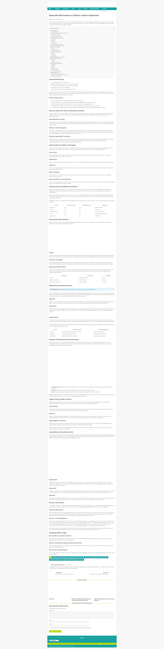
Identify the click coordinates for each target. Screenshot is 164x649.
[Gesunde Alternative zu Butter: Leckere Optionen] (104, 590)
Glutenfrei (51, 599)
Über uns (113, 643)
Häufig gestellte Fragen (54, 72)
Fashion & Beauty (94, 8)
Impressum (100, 643)
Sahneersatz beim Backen (55, 46)
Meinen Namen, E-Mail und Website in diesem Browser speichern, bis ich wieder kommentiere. (70, 627)
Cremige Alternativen (57, 557)
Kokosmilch (53, 66)
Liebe (79, 8)
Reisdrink (52, 67)
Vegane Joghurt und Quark (55, 62)
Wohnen (104, 8)
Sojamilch (53, 53)
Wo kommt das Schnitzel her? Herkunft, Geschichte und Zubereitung (80, 289)
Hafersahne (53, 54)
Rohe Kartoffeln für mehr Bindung (57, 44)
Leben (73, 8)
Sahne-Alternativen (70, 559)
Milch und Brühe (54, 43)
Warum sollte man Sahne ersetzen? (57, 73)
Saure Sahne (53, 39)
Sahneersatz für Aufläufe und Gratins (57, 45)
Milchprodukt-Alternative (101, 557)
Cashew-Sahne (53, 55)
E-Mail (50, 624)
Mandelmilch (53, 64)
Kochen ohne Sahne (54, 68)
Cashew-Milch (53, 59)
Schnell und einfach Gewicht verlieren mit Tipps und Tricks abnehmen (81, 599)
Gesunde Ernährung (68, 557)
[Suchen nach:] (108, 11)
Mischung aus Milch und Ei (55, 50)
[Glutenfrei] (59, 590)
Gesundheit (65, 8)
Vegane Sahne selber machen (55, 58)
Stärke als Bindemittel (55, 69)
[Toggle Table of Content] (114, 29)
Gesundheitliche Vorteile (55, 34)
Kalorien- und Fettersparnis (55, 35)
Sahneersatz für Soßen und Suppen (57, 38)
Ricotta (52, 48)
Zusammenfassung (53, 30)
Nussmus (52, 60)
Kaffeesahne (53, 40)
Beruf (50, 8)
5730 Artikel (69, 564)
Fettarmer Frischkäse (54, 49)
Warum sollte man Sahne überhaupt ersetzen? (59, 33)
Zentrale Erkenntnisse (54, 31)
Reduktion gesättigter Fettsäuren (56, 36)
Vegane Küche (80, 559)
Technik (85, 8)
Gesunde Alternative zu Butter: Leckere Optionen (104, 599)
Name (50, 620)
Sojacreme (53, 41)
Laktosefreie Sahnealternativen (56, 63)
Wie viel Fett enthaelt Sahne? (56, 76)
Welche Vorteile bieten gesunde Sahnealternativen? (59, 74)
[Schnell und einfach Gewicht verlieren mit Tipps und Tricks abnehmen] (82, 590)
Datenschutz (106, 643)
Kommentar (51, 610)
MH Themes (72, 646)
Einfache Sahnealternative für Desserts (57, 57)
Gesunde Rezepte (78, 557)
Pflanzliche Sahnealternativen (55, 52)
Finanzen (57, 8)
